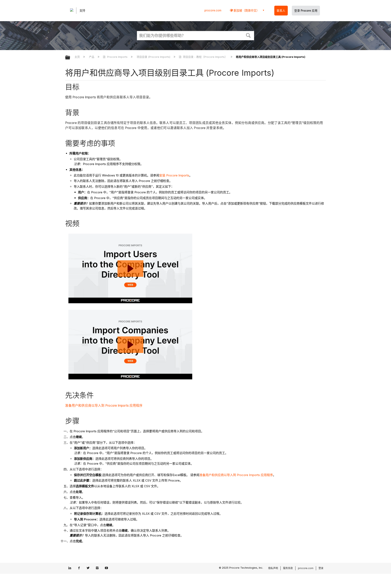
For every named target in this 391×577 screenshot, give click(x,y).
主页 (78, 56)
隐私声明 (273, 568)
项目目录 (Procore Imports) (154, 56)
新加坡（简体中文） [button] (246, 10)
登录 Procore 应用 (305, 10)
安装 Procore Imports (174, 175)
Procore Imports (117, 56)
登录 (321, 568)
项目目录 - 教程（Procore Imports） (205, 56)
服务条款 (288, 568)
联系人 (281, 10)
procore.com (212, 10)
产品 (92, 56)
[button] (248, 35)
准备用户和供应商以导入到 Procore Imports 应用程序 (104, 405)
